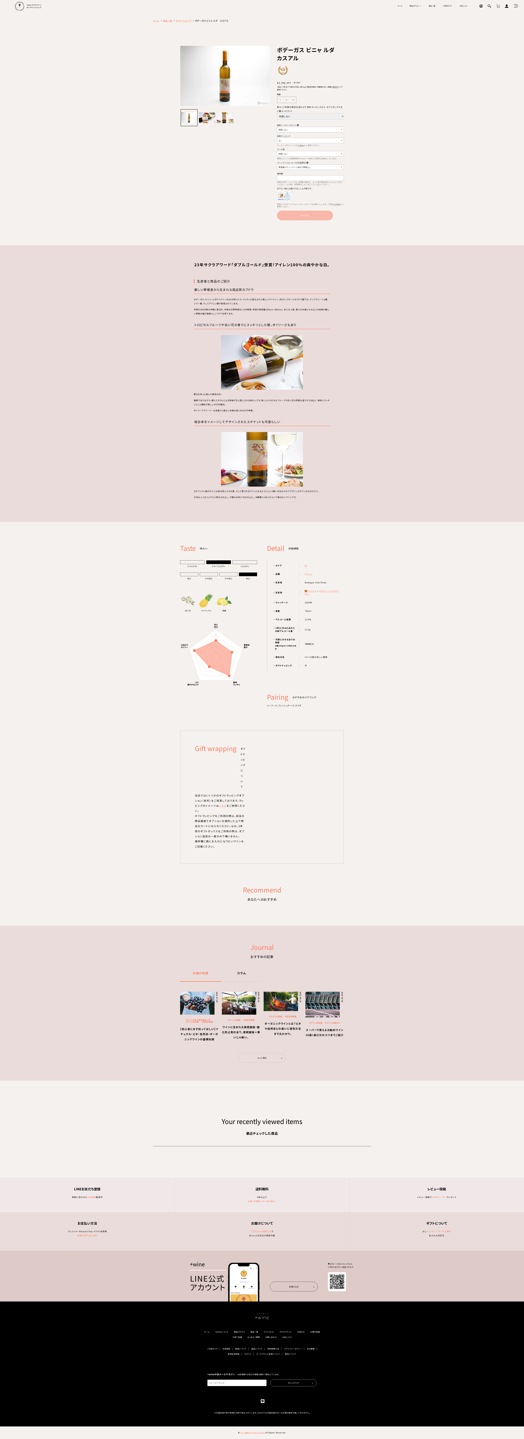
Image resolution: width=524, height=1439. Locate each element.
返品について (257, 1349)
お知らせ (301, 1332)
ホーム (400, 6)
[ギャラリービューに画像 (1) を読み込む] (189, 117)
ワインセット (269, 1332)
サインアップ (293, 1383)
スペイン (312, 591)
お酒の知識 (201, 973)
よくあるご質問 (253, 1337)
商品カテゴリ (414, 6)
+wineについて (222, 1332)
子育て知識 (237, 1337)
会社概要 (311, 1349)
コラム (241, 973)
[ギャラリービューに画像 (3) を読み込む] (225, 117)
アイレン (309, 574)
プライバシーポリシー (293, 1349)
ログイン (248, 1354)
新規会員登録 (234, 1354)
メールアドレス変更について (268, 1354)
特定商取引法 (273, 1349)
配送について (241, 1349)
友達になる (294, 1286)
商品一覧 (432, 6)
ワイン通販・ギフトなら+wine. (252, 1432)
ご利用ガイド (447, 6)
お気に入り (463, 6)
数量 (279, 94)
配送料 (335, 87)
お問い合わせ (271, 1337)
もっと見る (262, 1057)
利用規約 (226, 1349)
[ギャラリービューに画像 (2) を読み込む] (207, 117)
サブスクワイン (285, 1332)
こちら (301, 145)
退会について (290, 1354)
